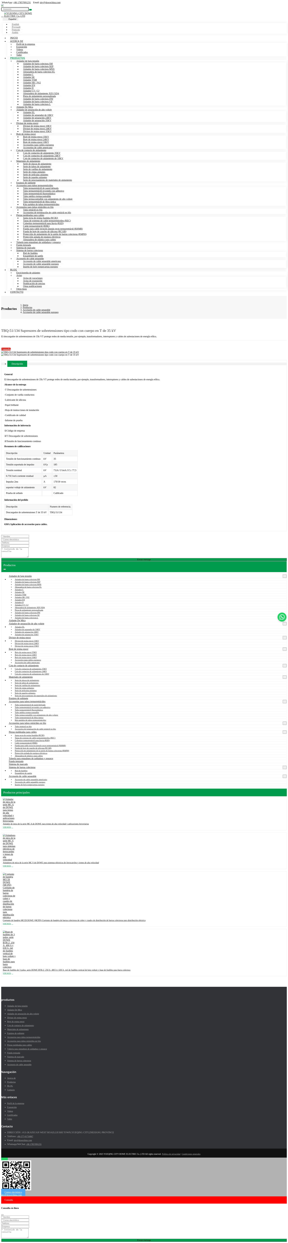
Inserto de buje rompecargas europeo (40, 266)
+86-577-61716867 (25, 1136)
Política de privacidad (171, 1154)
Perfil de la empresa (25, 44)
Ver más (7, 827)
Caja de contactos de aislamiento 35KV (41, 153)
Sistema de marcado (25, 247)
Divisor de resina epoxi (27, 123)
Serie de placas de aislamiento (37, 164)
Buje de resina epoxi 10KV (36, 142)
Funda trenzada (23, 245)
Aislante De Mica (24, 107)
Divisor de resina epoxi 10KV (37, 126)
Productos (17, 58)
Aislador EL (29, 112)
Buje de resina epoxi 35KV (36, 136)
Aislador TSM (30, 80)
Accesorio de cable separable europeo (41, 264)
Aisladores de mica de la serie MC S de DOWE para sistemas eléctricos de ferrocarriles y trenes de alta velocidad (51, 863)
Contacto (16, 292)
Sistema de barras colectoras (29, 250)
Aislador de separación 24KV (37, 118)
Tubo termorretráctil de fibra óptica (39, 201)
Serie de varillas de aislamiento (37, 169)
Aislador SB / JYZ (32, 82)
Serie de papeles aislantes (35, 177)
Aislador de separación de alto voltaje (34, 109)
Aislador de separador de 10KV (38, 115)
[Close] (2, 1214)
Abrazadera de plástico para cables (39, 239)
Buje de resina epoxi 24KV (36, 139)
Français (16, 29)
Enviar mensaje (144, 559)
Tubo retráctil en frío (32, 210)
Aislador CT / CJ (31, 90)
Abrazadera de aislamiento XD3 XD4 (41, 93)
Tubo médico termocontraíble (37, 196)
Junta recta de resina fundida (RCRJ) (40, 218)
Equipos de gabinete (26, 182)
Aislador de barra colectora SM (38, 63)
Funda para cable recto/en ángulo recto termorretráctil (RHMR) (53, 228)
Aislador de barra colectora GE (37, 101)
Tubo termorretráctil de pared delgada (40, 188)
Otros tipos (21, 289)
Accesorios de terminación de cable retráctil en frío (47, 212)
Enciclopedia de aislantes (28, 272)
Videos (19, 49)
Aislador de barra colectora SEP (38, 66)
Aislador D (28, 88)
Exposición (21, 47)
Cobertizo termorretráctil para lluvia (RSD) (43, 223)
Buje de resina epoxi (26, 134)
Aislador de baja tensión (27, 61)
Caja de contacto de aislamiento (31, 150)
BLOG (13, 269)
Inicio (14, 38)
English (15, 24)
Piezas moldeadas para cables (30, 215)
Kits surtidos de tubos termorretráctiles (41, 204)
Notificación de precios (34, 283)
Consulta (6, 349)
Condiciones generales (191, 1154)
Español (12, 19)
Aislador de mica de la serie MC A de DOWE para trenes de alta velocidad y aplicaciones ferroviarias (46, 824)
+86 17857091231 (22, 2)
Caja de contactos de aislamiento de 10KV (43, 158)
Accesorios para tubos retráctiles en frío (35, 207)
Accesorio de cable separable (30, 258)
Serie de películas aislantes (35, 174)
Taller (19, 55)
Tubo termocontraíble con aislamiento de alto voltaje (47, 199)
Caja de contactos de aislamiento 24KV (41, 155)
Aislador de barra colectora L (37, 104)
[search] (30, 10)
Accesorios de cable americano (37, 147)
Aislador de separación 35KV (37, 120)
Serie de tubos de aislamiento (37, 166)
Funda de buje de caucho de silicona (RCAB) (44, 231)
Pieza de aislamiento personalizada (39, 96)
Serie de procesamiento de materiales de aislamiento (47, 180)
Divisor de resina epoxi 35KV (37, 131)
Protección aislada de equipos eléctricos (41, 237)
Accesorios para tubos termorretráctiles (34, 185)
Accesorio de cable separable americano (42, 261)
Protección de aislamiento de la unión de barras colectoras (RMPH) (55, 234)
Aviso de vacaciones (32, 278)
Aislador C (28, 74)
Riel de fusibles (30, 253)
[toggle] (2, 16)
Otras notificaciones (32, 286)
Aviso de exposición (32, 281)
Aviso (19, 275)
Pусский (16, 27)
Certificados (22, 52)
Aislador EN (29, 85)
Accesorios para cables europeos (38, 145)
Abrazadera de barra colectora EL (39, 72)
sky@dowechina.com (50, 2)
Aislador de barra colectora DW (38, 99)
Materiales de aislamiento (28, 161)
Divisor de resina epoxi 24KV (37, 128)
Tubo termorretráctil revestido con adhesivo (43, 191)
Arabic (15, 32)
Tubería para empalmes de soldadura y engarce (38, 242)
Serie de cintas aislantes (34, 172)
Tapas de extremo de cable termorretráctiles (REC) (47, 220)
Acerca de (16, 41)
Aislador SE (29, 77)
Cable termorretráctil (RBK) (36, 226)
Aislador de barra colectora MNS (38, 69)
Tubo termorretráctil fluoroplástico (39, 193)
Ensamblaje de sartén (33, 256)
